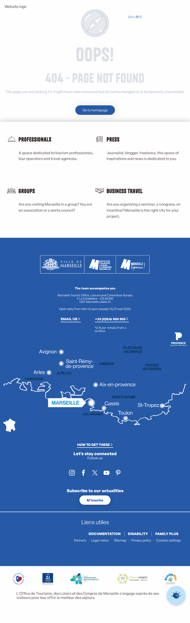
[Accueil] (129, 17)
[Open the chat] (176, 595)
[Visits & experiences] (140, 17)
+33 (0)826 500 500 (110, 319)
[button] (158, 17)
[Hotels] (133, 17)
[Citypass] (137, 17)
